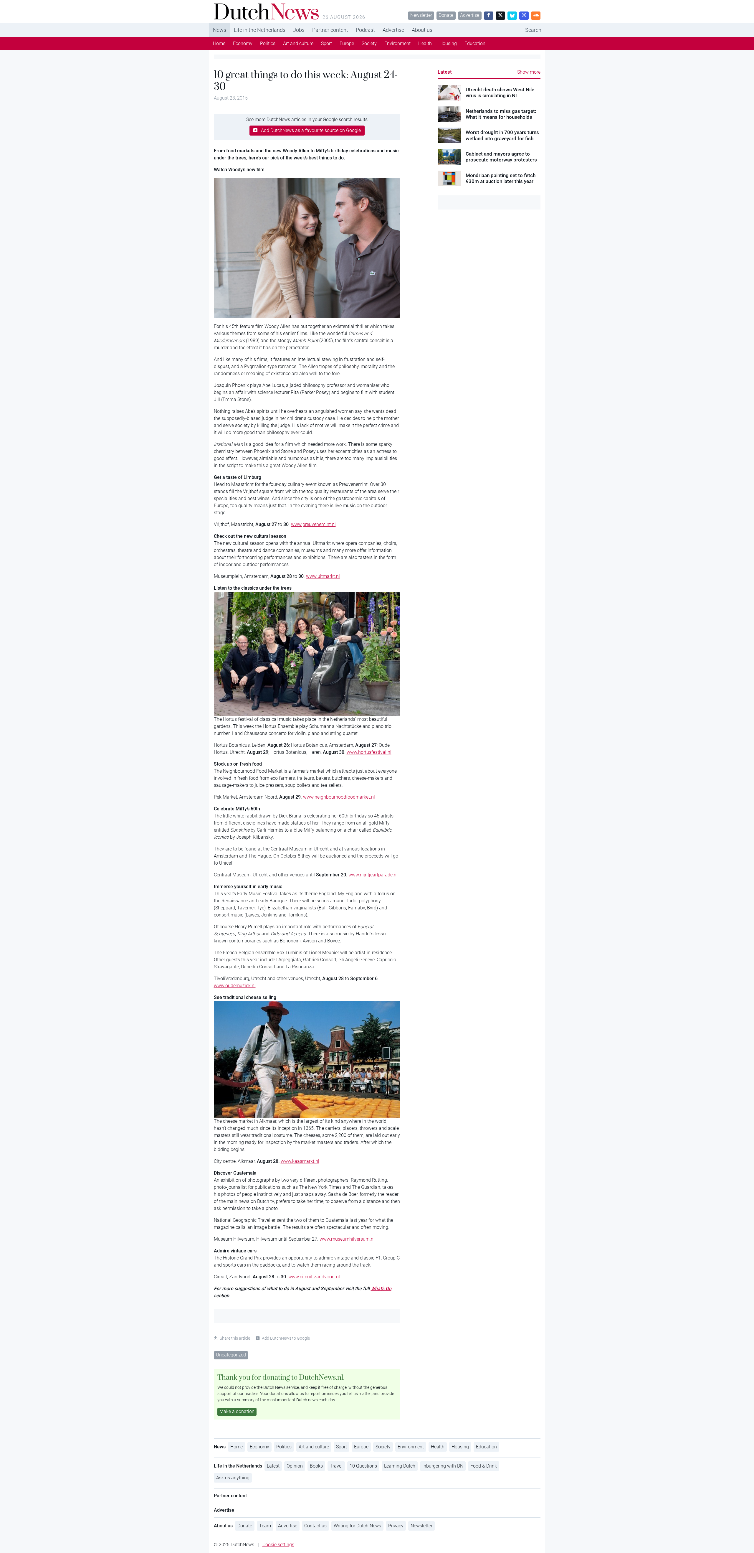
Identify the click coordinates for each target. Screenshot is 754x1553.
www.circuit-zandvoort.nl (314, 1277)
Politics (267, 43)
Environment (397, 43)
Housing (448, 43)
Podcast (365, 30)
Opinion (295, 1466)
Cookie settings (278, 1544)
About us (422, 30)
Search (533, 30)
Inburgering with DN (442, 1466)
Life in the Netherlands (259, 30)
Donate (446, 15)
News (219, 30)
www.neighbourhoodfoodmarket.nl (339, 797)
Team (265, 1526)
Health (425, 43)
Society (369, 43)
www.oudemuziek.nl (235, 985)
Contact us (315, 1526)
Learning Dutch (399, 1466)
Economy (242, 43)
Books (316, 1466)
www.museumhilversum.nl (347, 1239)
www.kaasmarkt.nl (300, 1161)
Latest (445, 72)
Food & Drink (483, 1466)
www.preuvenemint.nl (313, 524)
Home (219, 43)
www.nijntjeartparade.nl (373, 875)
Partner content (330, 30)
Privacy (396, 1526)
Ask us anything (232, 1478)
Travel (336, 1466)
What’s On (381, 1288)
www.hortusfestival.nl (369, 752)
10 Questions (363, 1466)
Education (474, 43)
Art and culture (298, 43)
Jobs (299, 30)
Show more (528, 72)
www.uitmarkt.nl (323, 576)
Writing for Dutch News (357, 1526)
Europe (347, 43)
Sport (326, 43)
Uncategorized (231, 1355)
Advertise (469, 15)
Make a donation (236, 1411)
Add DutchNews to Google (286, 1338)
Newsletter (421, 15)
